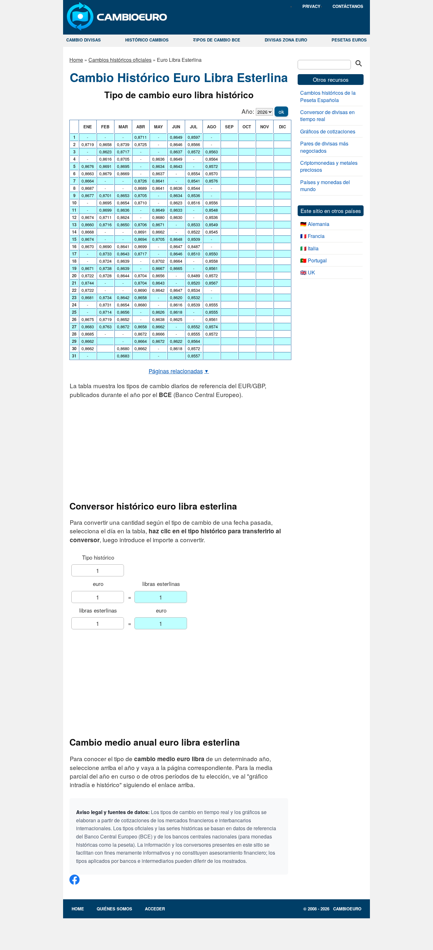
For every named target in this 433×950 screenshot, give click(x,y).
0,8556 (211, 203)
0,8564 (194, 341)
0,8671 (87, 268)
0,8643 (123, 254)
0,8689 (140, 188)
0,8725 (140, 144)
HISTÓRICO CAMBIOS (147, 40)
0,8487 (194, 246)
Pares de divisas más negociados (324, 147)
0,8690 (105, 246)
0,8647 (176, 246)
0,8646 (176, 144)
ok (281, 111)
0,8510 (194, 254)
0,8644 (123, 276)
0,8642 (123, 297)
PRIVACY (311, 6)
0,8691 (105, 166)
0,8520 (194, 283)
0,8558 (211, 261)
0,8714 (105, 312)
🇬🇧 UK (307, 272)
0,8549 (211, 224)
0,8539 (194, 305)
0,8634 (158, 166)
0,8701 (105, 195)
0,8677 (87, 195)
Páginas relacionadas (179, 371)
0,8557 (194, 356)
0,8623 (105, 152)
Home (76, 59)
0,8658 (105, 144)
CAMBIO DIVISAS (83, 40)
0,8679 (105, 173)
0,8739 (123, 144)
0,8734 (105, 297)
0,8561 (211, 268)
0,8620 (176, 297)
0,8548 (211, 210)
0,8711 (105, 217)
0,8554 (194, 173)
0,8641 (123, 246)
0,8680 (123, 348)
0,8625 (176, 319)
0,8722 (87, 276)
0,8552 (194, 327)
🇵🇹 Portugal (313, 260)
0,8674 (87, 217)
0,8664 (87, 181)
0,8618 (176, 312)
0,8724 (105, 261)
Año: (248, 111)
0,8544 (194, 188)
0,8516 (194, 203)
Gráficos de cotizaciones (327, 131)
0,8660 (87, 224)
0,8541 (194, 181)
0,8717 (123, 152)
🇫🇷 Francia (312, 236)
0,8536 (194, 195)
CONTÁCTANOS (348, 6)
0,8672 (123, 327)
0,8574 (211, 327)
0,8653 (123, 195)
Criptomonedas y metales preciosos (329, 166)
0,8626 (158, 312)
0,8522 (194, 232)
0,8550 (211, 254)
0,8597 (194, 137)
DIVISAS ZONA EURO (286, 40)
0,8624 (123, 217)
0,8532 (194, 297)
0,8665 (176, 268)
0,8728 (105, 276)
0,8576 (211, 181)
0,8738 (105, 268)
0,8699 (105, 210)
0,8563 (211, 152)
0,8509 (194, 239)
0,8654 (123, 203)
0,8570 (211, 173)
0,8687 (87, 188)
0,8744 (87, 283)
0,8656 (123, 312)
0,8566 (194, 144)
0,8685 (87, 334)
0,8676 (87, 166)
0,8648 (176, 239)
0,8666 (158, 334)
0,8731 (105, 305)
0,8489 (194, 276)
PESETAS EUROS (349, 40)
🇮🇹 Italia (309, 248)
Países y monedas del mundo (325, 185)
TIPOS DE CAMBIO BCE (216, 40)
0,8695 (105, 203)
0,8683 (87, 327)
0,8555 (194, 334)
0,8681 (87, 297)
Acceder (155, 909)
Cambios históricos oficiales (120, 59)
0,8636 (123, 210)
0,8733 (105, 254)
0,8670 (87, 246)
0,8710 (140, 203)
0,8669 (123, 173)
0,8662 (87, 341)
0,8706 (140, 224)
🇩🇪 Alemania (314, 224)
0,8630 (176, 217)
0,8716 (105, 224)
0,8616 (105, 159)
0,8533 (194, 224)
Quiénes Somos (114, 909)
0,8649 (158, 210)
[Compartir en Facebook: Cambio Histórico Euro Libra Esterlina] (74, 882)
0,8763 (105, 327)
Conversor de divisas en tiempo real (327, 115)
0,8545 (211, 232)
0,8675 (87, 319)
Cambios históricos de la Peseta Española (328, 96)
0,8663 (87, 173)
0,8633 (176, 210)
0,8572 (194, 152)
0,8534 (194, 290)
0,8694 (140, 239)
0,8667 (158, 268)
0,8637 (158, 173)
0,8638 (158, 319)
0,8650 (123, 224)
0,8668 (87, 232)
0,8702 (158, 261)
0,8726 (140, 181)
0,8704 (140, 276)
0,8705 (123, 159)
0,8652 (123, 319)
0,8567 (211, 283)
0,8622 (176, 341)
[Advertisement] (178, 449)
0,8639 (123, 261)
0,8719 (87, 144)
